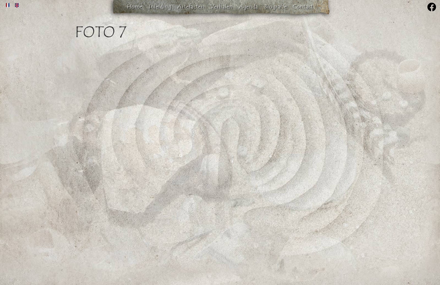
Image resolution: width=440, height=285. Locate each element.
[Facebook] (431, 7)
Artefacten (190, 6)
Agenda (248, 6)
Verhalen (221, 6)
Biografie (275, 6)
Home (135, 6)
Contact (303, 6)
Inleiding (160, 6)
